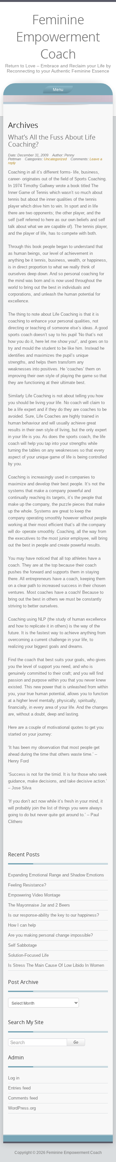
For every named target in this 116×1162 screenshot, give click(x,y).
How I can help (22, 925)
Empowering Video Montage (34, 895)
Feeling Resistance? (27, 885)
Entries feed (19, 1088)
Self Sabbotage (22, 945)
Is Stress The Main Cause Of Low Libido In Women (56, 965)
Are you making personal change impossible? (50, 935)
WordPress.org (22, 1108)
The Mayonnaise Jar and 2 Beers (39, 905)
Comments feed (23, 1098)
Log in (13, 1078)
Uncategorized (55, 159)
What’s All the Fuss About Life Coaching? (51, 141)
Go (75, 1042)
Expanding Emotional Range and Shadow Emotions (56, 875)
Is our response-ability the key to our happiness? (53, 915)
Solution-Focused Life (28, 955)
